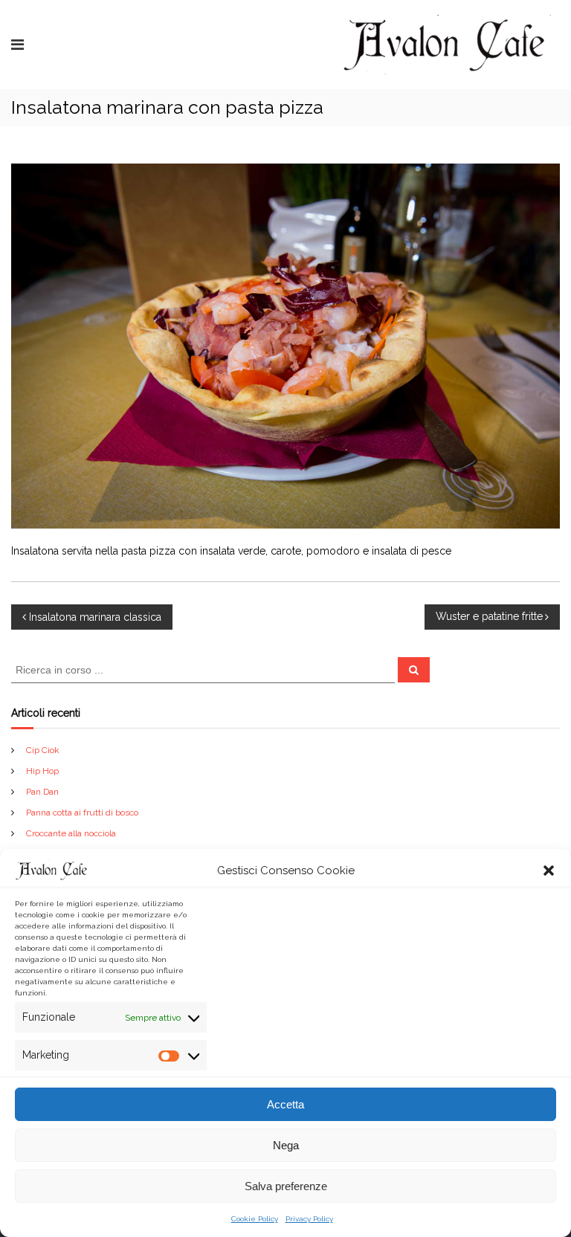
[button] (548, 870)
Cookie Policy (254, 1219)
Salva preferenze (286, 1186)
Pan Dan (42, 792)
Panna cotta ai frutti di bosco (82, 812)
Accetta (285, 1104)
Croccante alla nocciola (71, 833)
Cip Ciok (42, 750)
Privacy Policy (309, 1219)
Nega (286, 1145)
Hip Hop (42, 771)
